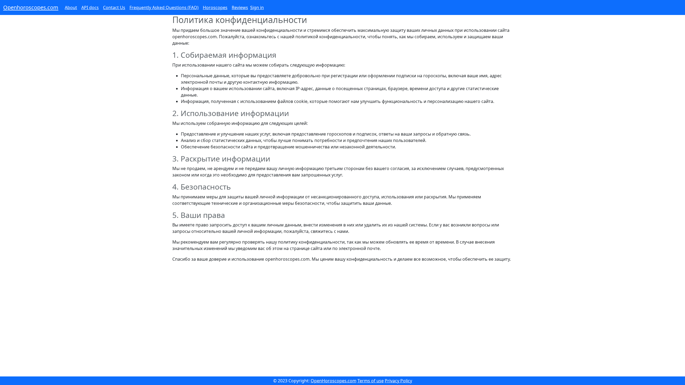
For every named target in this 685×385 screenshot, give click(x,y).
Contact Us (114, 7)
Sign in (257, 7)
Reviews (240, 7)
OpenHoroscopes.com (333, 381)
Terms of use (370, 381)
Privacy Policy (398, 381)
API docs (90, 7)
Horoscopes (215, 7)
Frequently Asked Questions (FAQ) (164, 7)
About (71, 7)
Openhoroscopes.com (30, 7)
